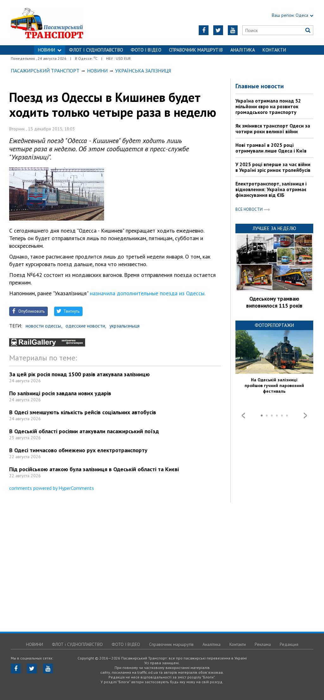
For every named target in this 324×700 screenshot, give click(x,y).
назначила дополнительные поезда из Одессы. (147, 293)
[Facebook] (204, 30)
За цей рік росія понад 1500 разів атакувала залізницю (79, 374)
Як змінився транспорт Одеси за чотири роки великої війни (272, 128)
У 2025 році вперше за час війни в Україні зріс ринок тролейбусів (272, 167)
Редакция (289, 644)
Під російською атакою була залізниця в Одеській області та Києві (94, 469)
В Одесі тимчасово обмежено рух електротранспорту (78, 450)
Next (305, 415)
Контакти (274, 50)
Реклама (263, 644)
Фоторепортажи (274, 325)
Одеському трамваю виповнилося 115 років (274, 302)
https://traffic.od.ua (64, 22)
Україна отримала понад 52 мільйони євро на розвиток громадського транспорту (268, 106)
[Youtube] (233, 30)
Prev (243, 415)
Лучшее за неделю (274, 228)
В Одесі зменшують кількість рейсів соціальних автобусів (82, 412)
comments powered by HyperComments (51, 488)
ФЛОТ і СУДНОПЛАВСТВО (96, 50)
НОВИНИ (46, 50)
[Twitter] (218, 30)
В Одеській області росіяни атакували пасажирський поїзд (84, 431)
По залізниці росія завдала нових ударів (60, 393)
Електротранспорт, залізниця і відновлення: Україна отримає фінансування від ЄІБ (271, 189)
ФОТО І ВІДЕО (146, 50)
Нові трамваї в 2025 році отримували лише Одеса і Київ (271, 148)
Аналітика (242, 50)
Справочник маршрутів (196, 50)
